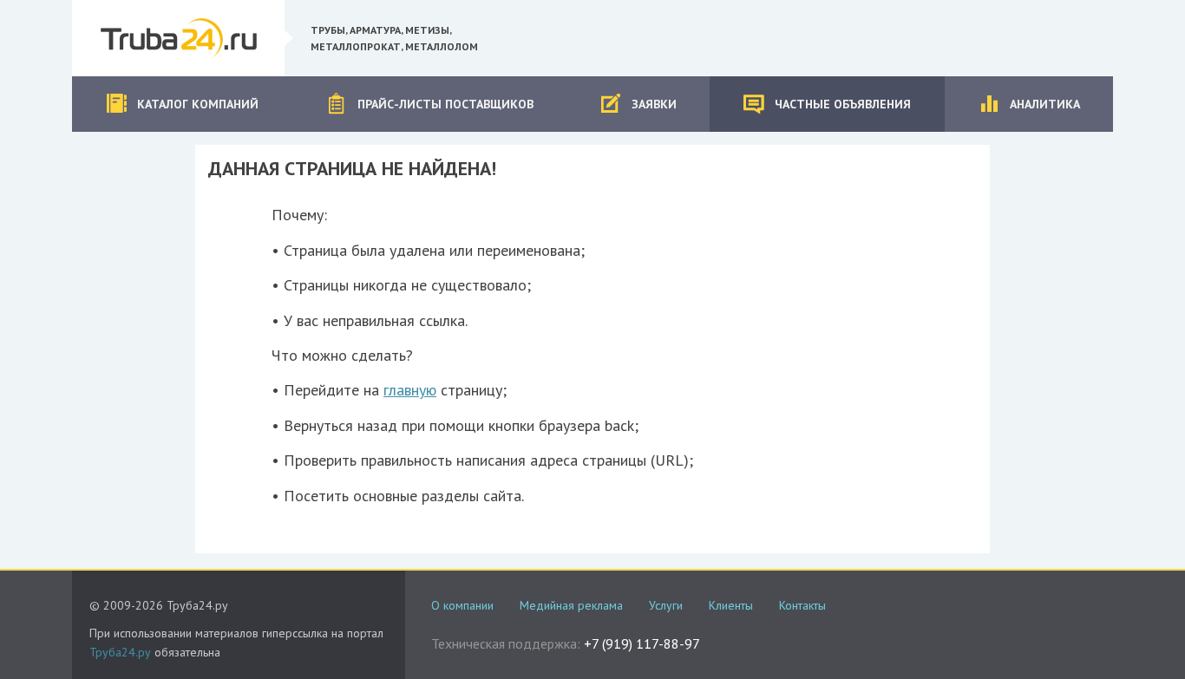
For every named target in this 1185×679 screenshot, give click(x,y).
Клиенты (731, 605)
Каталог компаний (198, 104)
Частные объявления (843, 104)
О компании (462, 605)
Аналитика (1045, 104)
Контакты (802, 605)
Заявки (654, 104)
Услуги (666, 605)
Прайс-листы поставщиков (445, 104)
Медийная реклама (571, 605)
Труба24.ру (120, 652)
